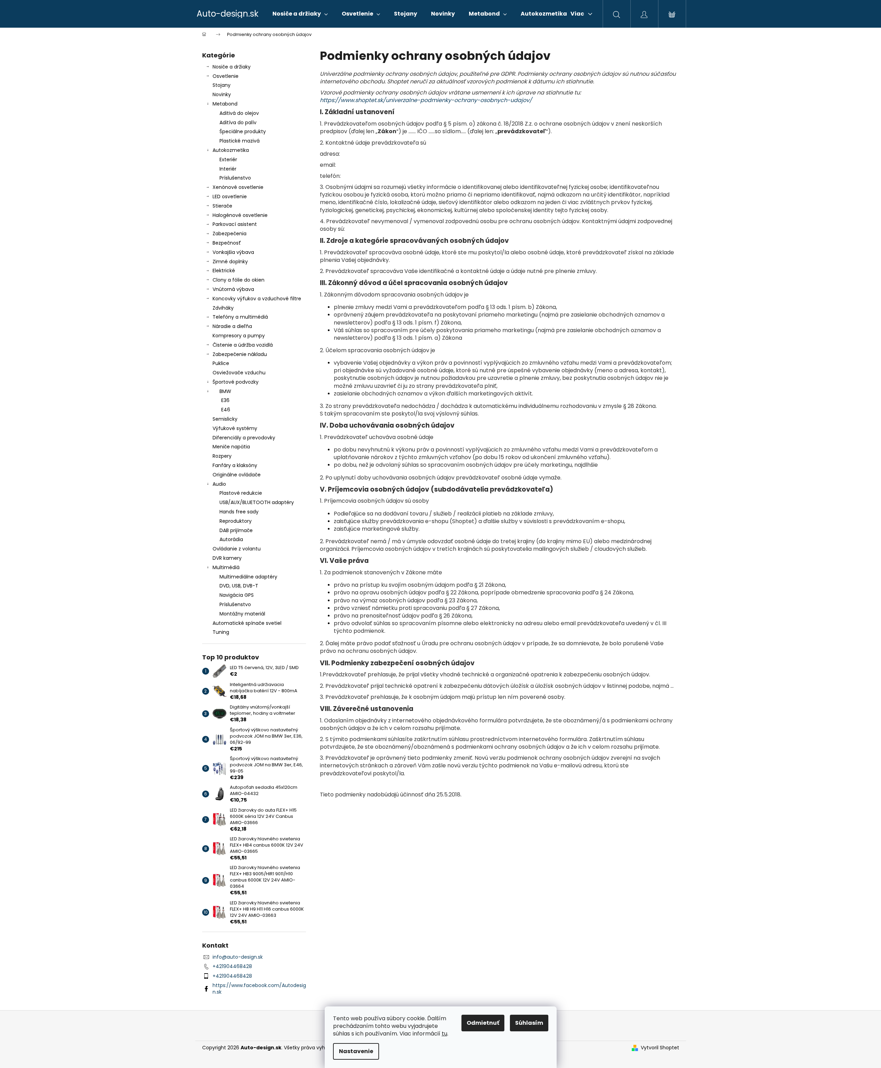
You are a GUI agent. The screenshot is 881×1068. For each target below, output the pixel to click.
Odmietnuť (483, 1023)
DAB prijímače (236, 530)
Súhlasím (529, 1023)
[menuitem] (300, 14)
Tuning (221, 632)
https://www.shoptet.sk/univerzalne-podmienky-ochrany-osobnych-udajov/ (426, 100)
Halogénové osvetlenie (240, 215)
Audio (219, 484)
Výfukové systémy (235, 428)
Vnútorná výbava (233, 289)
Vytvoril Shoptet (660, 1047)
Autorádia (231, 539)
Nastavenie (356, 1051)
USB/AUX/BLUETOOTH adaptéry (256, 502)
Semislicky (225, 419)
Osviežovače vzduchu (239, 372)
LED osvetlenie (230, 196)
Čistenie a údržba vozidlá (243, 344)
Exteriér (228, 159)
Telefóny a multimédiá (240, 316)
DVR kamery (227, 558)
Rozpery (222, 456)
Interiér (227, 168)
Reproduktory (235, 521)
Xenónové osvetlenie (238, 187)
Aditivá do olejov (239, 113)
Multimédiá (226, 567)
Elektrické (224, 270)
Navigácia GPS (236, 595)
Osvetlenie (226, 76)
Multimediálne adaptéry (248, 576)
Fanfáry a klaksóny (235, 465)
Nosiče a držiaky (232, 66)
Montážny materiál (242, 613)
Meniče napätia (231, 446)
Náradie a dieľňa (232, 326)
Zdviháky (223, 307)
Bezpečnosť (227, 242)
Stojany (222, 85)
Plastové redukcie (240, 493)
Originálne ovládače (237, 474)
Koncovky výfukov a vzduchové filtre (257, 298)
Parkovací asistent (235, 224)
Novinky (222, 94)
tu (444, 1034)
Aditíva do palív (238, 122)
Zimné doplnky (230, 261)
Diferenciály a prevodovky (244, 437)
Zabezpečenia (229, 233)
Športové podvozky (236, 381)
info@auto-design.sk (238, 956)
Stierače (222, 205)
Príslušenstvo (235, 177)
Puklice (221, 363)
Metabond (225, 103)
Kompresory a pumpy (239, 335)
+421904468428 (232, 966)
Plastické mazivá (239, 140)
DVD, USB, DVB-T (238, 585)
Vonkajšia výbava (233, 252)
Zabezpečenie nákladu (240, 354)
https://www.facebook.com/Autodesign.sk (259, 988)
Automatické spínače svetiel (247, 623)
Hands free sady (239, 511)
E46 (225, 409)
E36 (225, 400)
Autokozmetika (231, 150)
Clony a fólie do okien (238, 279)
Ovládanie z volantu (237, 548)
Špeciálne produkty (242, 131)
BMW (225, 391)
